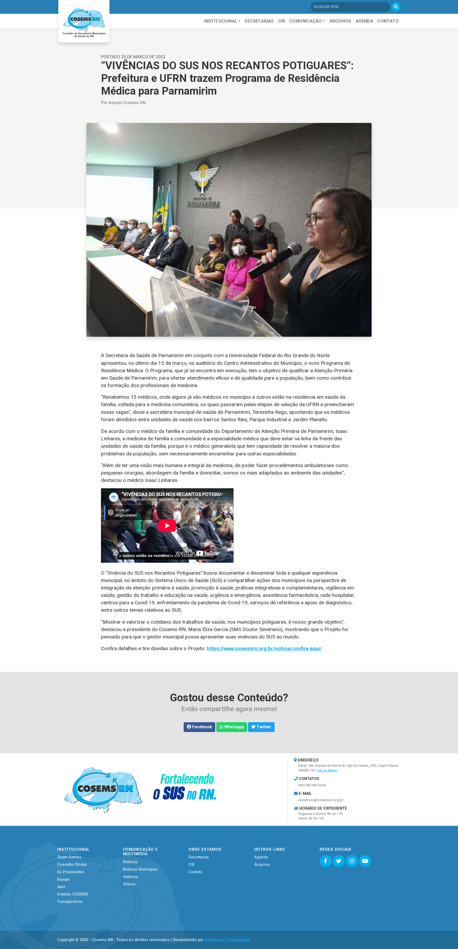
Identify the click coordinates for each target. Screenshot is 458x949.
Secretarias (198, 857)
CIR (191, 864)
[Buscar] (396, 7)
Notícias (130, 862)
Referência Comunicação (227, 940)
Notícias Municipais (140, 869)
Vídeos (129, 884)
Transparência (69, 901)
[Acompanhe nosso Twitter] (339, 861)
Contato (195, 872)
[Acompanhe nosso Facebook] (326, 861)
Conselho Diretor (72, 864)
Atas (61, 887)
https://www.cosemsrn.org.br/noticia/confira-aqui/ (264, 648)
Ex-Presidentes (70, 872)
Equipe (63, 879)
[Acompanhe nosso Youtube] (365, 861)
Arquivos (262, 864)
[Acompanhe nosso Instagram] (352, 861)
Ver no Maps (327, 770)
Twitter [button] (263, 726)
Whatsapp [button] (233, 726)
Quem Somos (69, 857)
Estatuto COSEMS (72, 894)
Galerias (130, 877)
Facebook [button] (201, 726)
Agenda (261, 857)
